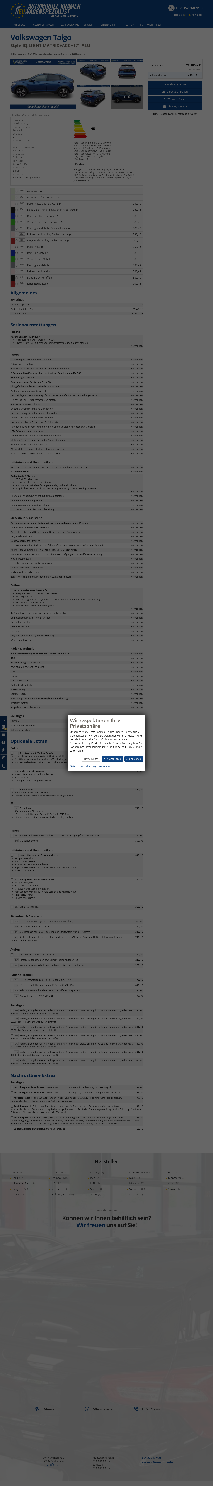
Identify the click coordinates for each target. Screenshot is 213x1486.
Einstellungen (91, 758)
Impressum (105, 766)
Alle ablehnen (133, 758)
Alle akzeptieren (112, 758)
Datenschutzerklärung (83, 766)
